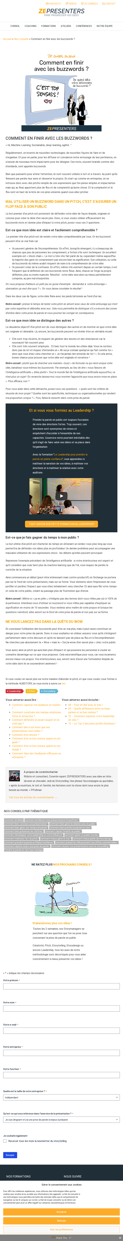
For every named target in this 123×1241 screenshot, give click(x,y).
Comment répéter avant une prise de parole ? (27, 846)
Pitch (32, 691)
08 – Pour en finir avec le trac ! (85, 704)
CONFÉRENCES (84, 26)
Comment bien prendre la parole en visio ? (70, 827)
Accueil (7, 39)
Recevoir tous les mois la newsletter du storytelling (37, 1141)
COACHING (31, 26)
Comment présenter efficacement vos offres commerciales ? (87, 842)
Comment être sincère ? (25, 734)
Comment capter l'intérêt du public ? (63, 831)
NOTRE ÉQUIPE (105, 26)
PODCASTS (55, 3)
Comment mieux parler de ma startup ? (92, 838)
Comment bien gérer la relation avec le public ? (73, 824)
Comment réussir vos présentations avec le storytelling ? (80, 846)
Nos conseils (21, 39)
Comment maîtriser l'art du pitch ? (21, 838)
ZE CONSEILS (91, 3)
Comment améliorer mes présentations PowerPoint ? (51, 820)
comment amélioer (14, 820)
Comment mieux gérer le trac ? (56, 838)
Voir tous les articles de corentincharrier (33, 797)
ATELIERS (66, 26)
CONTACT (110, 3)
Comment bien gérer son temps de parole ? (26, 827)
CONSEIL (15, 26)
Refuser (61, 1220)
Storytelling (49, 691)
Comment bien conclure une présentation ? (26, 824)
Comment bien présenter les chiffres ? (24, 831)
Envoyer (10, 1155)
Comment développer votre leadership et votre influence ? (34, 835)
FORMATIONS (48, 26)
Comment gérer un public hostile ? (81, 835)
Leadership (15, 691)
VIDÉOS (72, 3)
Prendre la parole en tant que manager (23, 850)
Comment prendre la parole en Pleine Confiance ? (29, 842)
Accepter (62, 1211)
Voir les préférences (61, 1229)
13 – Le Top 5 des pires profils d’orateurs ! (92, 723)
